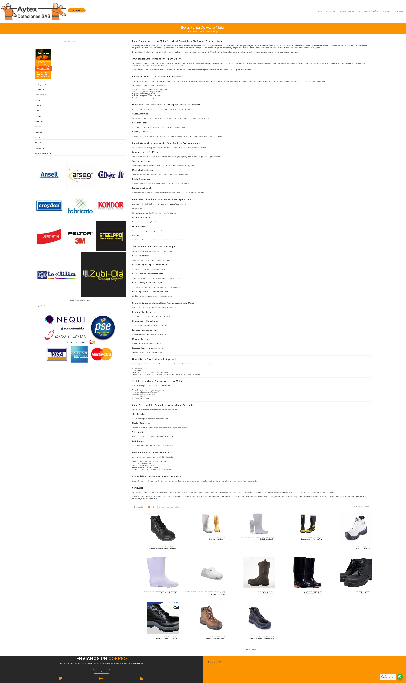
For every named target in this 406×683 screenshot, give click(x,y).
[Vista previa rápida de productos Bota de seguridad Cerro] (322, 560)
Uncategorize (39, 148)
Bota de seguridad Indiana (215, 638)
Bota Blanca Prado (267, 539)
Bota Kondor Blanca (363, 549)
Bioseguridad (189, 591)
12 (363, 507)
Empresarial (39, 121)
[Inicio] (189, 32)
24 (366, 507)
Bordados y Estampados (393, 11)
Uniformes (342, 11)
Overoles (38, 143)
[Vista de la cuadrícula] (149, 507)
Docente (38, 116)
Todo (369, 507)
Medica (216, 591)
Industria (174, 547)
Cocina (253, 537)
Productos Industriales (359, 11)
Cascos (37, 100)
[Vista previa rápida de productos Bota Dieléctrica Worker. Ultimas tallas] (178, 516)
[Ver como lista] (153, 507)
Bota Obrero (365, 593)
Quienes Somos (330, 11)
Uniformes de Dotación (267, 537)
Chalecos (38, 105)
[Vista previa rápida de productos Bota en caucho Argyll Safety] (322, 516)
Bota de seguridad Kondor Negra (262, 638)
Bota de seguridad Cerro (313, 593)
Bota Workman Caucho (217, 539)
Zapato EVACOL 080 (218, 594)
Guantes (38, 127)
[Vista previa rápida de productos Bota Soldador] (274, 560)
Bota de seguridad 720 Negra (166, 638)
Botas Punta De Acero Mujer (209, 32)
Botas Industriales (167, 547)
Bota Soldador (268, 593)
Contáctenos (376, 11)
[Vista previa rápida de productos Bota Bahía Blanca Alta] (178, 560)
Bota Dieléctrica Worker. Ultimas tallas (163, 549)
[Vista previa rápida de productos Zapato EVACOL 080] (226, 560)
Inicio (320, 11)
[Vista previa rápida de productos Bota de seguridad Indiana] (226, 606)
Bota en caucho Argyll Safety (311, 539)
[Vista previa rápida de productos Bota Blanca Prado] (274, 516)
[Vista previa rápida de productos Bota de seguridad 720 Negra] (178, 606)
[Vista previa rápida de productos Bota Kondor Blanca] (371, 516)
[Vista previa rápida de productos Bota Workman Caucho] (226, 516)
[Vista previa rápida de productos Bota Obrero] (371, 560)
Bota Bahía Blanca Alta (169, 593)
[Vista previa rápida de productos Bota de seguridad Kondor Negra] (274, 606)
